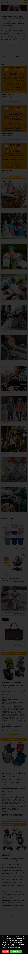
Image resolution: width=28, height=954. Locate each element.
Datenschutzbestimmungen (9, 947)
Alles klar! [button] (15, 951)
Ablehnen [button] (5, 951)
